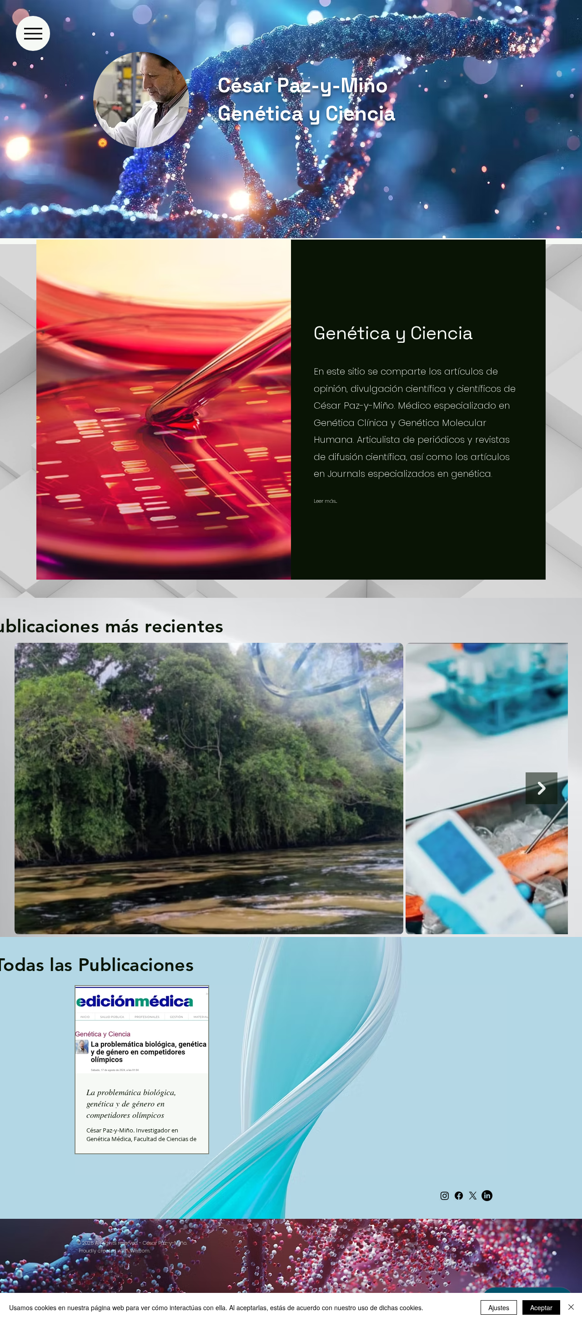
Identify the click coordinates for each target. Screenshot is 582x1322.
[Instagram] (444, 1195)
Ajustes (498, 1307)
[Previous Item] (40, 788)
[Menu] (33, 33)
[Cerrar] (571, 1307)
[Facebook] (458, 1195)
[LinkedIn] (487, 1195)
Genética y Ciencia (307, 113)
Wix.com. (140, 1250)
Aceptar (541, 1307)
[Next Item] (541, 788)
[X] (472, 1195)
